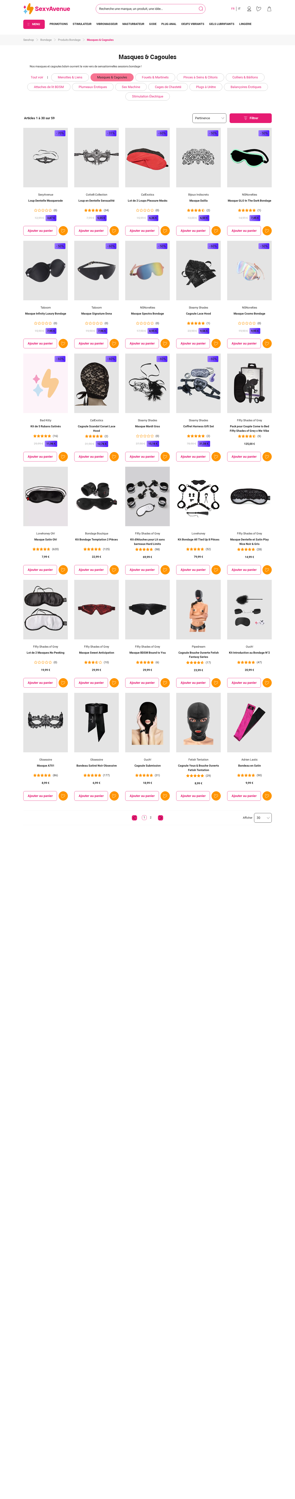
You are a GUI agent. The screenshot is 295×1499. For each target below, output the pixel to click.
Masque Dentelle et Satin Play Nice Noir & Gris (249, 541)
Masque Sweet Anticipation (96, 652)
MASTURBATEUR (133, 24)
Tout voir (37, 77)
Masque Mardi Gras (147, 426)
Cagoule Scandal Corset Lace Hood (96, 428)
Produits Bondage (69, 39)
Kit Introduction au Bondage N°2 (249, 652)
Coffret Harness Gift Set (198, 426)
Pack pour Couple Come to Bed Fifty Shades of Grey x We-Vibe (249, 428)
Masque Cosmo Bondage (249, 313)
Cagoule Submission (147, 765)
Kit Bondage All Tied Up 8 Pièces (198, 539)
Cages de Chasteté (168, 87)
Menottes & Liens (70, 77)
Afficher (247, 817)
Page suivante (160, 817)
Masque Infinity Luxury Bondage (45, 313)
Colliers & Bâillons (245, 77)
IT (239, 8)
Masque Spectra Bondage (147, 313)
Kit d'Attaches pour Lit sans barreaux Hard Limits (147, 541)
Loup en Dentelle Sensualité (96, 200)
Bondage (46, 39)
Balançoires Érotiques (246, 87)
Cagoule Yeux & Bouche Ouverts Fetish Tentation (198, 768)
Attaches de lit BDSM (49, 87)
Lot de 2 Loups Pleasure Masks (147, 200)
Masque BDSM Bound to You (147, 652)
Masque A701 (45, 765)
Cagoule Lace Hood (198, 313)
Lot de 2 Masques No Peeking (45, 652)
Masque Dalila (198, 200)
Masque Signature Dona (96, 313)
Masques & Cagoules (112, 77)
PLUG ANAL (168, 24)
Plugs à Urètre (206, 87)
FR (233, 8)
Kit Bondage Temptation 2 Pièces (96, 539)
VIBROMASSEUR (107, 24)
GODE (153, 24)
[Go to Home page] (46, 9)
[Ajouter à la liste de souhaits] (63, 230)
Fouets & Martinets (155, 77)
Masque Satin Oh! (45, 539)
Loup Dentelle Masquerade (45, 200)
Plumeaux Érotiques (93, 87)
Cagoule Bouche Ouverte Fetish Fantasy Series (198, 655)
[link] (249, 8)
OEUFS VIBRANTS (192, 24)
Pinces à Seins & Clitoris (200, 77)
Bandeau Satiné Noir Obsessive (96, 765)
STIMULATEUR (82, 24)
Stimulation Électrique (147, 96)
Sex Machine (131, 87)
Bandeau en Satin (249, 765)
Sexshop (28, 39)
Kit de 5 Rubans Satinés (46, 426)
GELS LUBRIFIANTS (221, 24)
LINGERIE (245, 24)
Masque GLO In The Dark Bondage (249, 200)
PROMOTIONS (59, 24)
